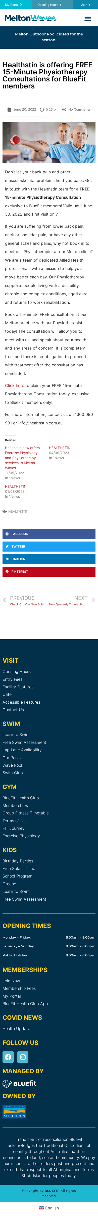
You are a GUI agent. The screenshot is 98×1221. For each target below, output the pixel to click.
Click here (14, 385)
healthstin (18, 511)
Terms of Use (15, 820)
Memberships (15, 805)
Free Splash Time (19, 868)
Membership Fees (19, 988)
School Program (17, 875)
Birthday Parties (18, 860)
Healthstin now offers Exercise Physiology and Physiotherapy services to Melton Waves (22, 458)
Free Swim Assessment (24, 742)
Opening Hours (17, 671)
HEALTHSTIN (60, 448)
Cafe (7, 694)
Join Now (11, 980)
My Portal (12, 996)
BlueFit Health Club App (25, 1003)
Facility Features (18, 686)
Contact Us (13, 709)
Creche (9, 883)
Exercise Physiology (21, 835)
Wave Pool (12, 765)
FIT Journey (14, 828)
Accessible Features (21, 702)
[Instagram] (22, 1057)
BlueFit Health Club (21, 797)
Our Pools (12, 757)
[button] (87, 18)
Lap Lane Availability (22, 749)
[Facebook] (8, 1057)
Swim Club (13, 772)
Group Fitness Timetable (26, 812)
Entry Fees (12, 679)
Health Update (16, 1028)
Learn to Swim (16, 734)
